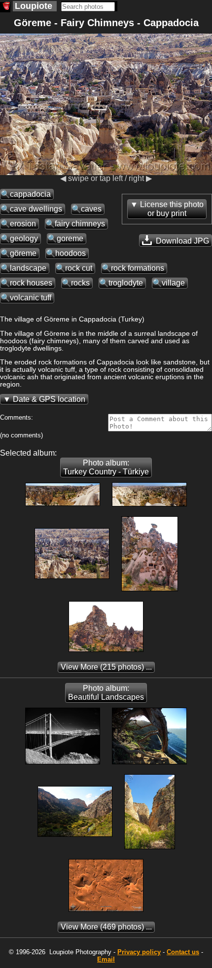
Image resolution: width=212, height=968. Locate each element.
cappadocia (30, 194)
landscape (28, 268)
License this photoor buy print (172, 208)
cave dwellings (36, 209)
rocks (80, 283)
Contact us (183, 952)
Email (106, 959)
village (173, 283)
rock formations (137, 268)
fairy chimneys (80, 223)
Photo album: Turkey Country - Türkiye (106, 467)
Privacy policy (139, 952)
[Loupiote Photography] (5, 7)
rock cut (78, 268)
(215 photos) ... (106, 667)
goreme (70, 238)
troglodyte (125, 283)
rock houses (31, 283)
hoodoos (70, 253)
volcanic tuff (30, 297)
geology (24, 238)
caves (91, 209)
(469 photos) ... (106, 927)
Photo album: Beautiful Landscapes (106, 692)
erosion (23, 223)
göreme (23, 253)
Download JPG (181, 241)
